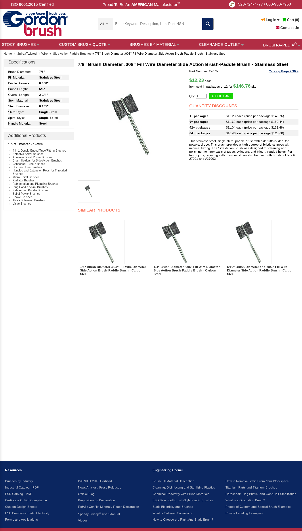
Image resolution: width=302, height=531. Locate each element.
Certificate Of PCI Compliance (26, 500)
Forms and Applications (21, 519)
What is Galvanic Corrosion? (172, 513)
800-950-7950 (278, 4)
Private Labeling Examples (244, 513)
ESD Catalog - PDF (18, 494)
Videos (83, 520)
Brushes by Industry (19, 481)
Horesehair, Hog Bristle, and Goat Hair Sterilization (261, 494)
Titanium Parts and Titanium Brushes (251, 487)
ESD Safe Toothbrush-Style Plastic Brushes (183, 500)
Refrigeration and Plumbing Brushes (36, 183)
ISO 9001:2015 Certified (32, 4)
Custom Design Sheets (21, 506)
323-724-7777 (250, 4)
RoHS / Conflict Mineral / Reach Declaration (108, 506)
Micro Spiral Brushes (26, 177)
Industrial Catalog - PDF (22, 487)
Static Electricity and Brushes (173, 506)
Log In (271, 20)
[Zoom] (132, 124)
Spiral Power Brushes (26, 193)
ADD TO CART (221, 96)
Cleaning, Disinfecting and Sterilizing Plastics (184, 487)
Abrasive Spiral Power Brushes (32, 157)
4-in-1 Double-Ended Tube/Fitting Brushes (39, 150)
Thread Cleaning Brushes (29, 200)
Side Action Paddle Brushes (30, 190)
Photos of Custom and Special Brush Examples (258, 506)
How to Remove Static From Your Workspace (257, 481)
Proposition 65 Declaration (96, 500)
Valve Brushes (22, 203)
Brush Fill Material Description (173, 481)
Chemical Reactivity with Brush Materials (181, 494)
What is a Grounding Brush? (245, 500)
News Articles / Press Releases (99, 487)
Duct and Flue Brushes (27, 167)
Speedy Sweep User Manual (99, 513)
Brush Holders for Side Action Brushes (37, 160)
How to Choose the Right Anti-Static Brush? (183, 519)
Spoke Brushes (22, 197)
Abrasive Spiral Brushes (28, 154)
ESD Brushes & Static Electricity (27, 513)
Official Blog (86, 494)
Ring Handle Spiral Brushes (30, 187)
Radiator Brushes (24, 180)
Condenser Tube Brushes (29, 163)
